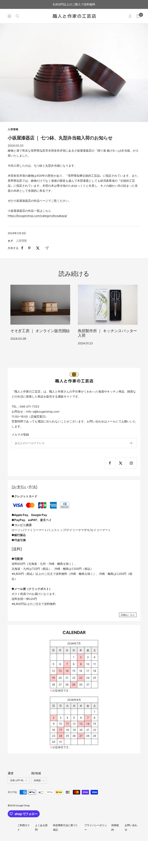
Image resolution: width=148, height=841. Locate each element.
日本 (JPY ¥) (16, 780)
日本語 (37, 780)
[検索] (17, 16)
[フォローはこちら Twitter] (120, 463)
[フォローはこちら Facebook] (110, 463)
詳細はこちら (128, 614)
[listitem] (22, 248)
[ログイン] (130, 16)
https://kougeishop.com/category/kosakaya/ (37, 216)
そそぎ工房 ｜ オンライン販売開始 (40, 330)
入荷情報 (13, 129)
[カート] (138, 16)
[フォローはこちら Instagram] (131, 463)
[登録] (131, 443)
